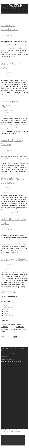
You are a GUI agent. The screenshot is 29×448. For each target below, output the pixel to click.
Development (8, 307)
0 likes (5, 39)
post (15, 327)
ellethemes (17, 324)
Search (15, 292)
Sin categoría (8, 313)
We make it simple (14, 260)
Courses (6, 305)
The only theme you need (13, 181)
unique (25, 329)
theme (3, 329)
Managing (7, 311)
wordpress (3, 331)
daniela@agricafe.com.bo (13, 362)
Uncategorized (8, 316)
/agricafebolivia (8, 366)
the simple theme (17, 329)
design (10, 324)
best (2, 324)
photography (11, 327)
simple (20, 326)
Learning (6, 309)
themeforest (8, 329)
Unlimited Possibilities (9, 27)
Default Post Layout (9, 104)
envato (4, 326)
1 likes (5, 192)
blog (4, 324)
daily (6, 324)
